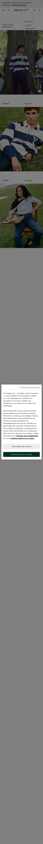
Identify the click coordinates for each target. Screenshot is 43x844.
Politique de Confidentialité (27, 436)
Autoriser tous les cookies (21, 454)
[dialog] (21, 422)
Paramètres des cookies (21, 446)
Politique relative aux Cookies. (22, 438)
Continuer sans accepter (30, 387)
